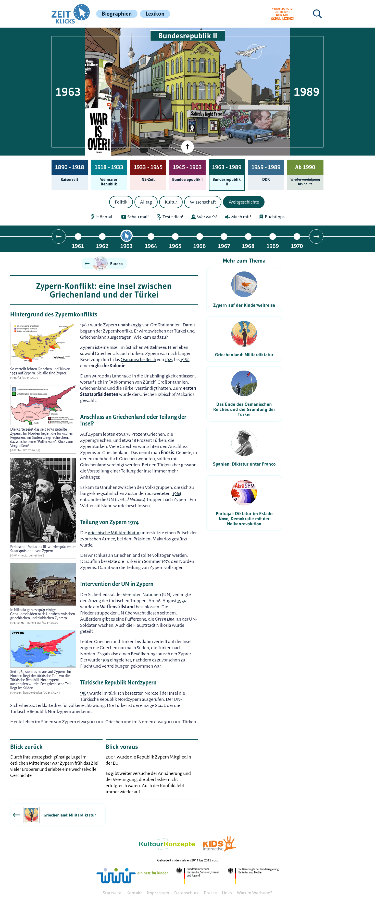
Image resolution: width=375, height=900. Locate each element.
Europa (116, 263)
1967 (224, 246)
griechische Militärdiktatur (114, 532)
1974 (181, 600)
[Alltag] (127, 111)
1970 (297, 246)
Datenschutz (186, 893)
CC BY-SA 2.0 (50, 622)
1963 (126, 246)
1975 (105, 659)
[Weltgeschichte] (108, 134)
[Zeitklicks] (71, 13)
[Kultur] (223, 109)
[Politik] (108, 75)
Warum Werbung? (254, 893)
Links (227, 893)
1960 (185, 359)
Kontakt (134, 893)
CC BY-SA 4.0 (31, 377)
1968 (248, 246)
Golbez (18, 450)
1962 (102, 246)
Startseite (112, 893)
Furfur (18, 377)
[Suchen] (317, 14)
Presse (210, 893)
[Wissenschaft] (254, 51)
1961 (78, 246)
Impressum (158, 893)
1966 (199, 246)
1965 (175, 246)
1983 (84, 693)
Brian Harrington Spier (28, 622)
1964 (151, 246)
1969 (273, 246)
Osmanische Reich (138, 359)
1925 (169, 359)
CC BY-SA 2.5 (31, 450)
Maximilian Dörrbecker (28, 692)
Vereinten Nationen (142, 594)
